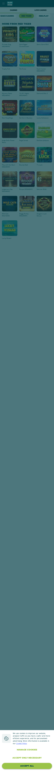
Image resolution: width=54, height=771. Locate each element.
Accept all (27, 766)
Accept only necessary (27, 758)
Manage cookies (27, 750)
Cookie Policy (21, 743)
